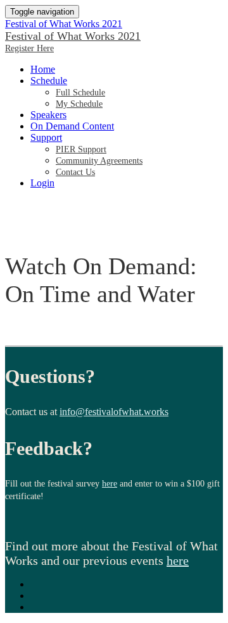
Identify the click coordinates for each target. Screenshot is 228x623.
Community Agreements (99, 161)
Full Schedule (80, 92)
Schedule (48, 80)
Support (46, 137)
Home (42, 69)
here (109, 483)
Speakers (48, 114)
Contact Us (75, 172)
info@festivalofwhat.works (114, 411)
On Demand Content (72, 126)
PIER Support (81, 149)
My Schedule (79, 104)
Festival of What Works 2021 (63, 23)
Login (42, 183)
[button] (29, 48)
